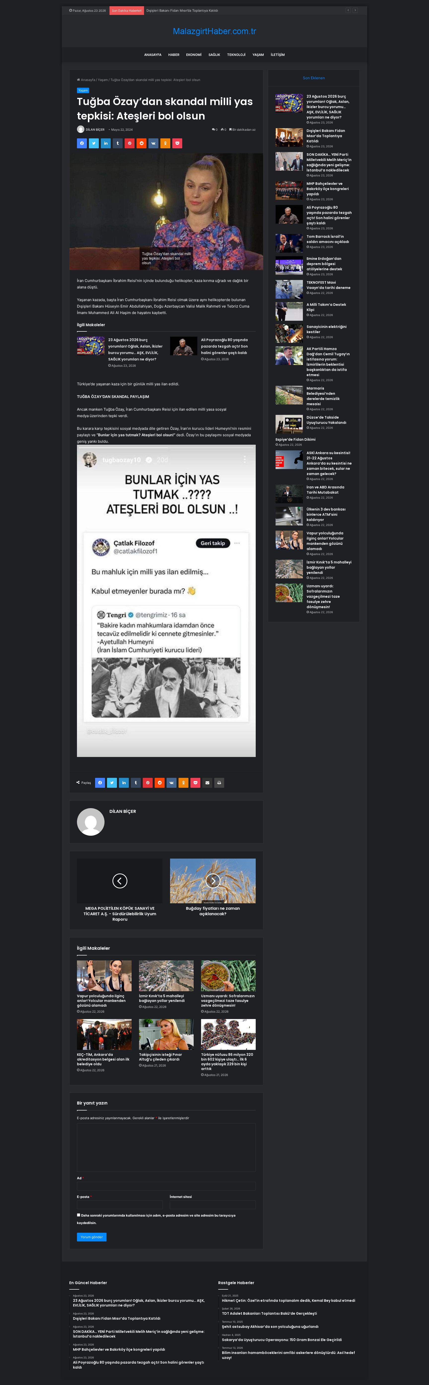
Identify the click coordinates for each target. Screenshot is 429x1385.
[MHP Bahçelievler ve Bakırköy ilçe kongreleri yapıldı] (289, 190)
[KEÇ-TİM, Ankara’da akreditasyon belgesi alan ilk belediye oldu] (104, 1034)
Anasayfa (152, 55)
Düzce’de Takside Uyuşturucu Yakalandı (326, 420)
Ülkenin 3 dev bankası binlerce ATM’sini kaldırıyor (326, 514)
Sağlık (214, 55)
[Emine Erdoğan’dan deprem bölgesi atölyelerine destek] (289, 265)
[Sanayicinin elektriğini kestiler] (289, 333)
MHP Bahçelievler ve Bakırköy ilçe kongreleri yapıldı (328, 189)
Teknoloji (236, 55)
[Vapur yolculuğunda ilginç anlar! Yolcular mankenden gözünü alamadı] (104, 975)
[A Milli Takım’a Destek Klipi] (289, 311)
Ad (80, 1178)
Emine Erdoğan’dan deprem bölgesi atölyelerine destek (324, 264)
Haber (173, 55)
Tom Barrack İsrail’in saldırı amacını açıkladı (328, 239)
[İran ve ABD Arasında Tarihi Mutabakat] (289, 494)
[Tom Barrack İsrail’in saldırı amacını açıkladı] (289, 243)
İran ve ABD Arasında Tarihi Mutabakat (325, 490)
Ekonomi (194, 55)
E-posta (84, 1197)
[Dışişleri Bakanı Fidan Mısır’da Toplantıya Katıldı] (289, 137)
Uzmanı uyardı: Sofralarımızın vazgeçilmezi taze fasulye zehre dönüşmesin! (228, 1000)
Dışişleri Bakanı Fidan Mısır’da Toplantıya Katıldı (326, 136)
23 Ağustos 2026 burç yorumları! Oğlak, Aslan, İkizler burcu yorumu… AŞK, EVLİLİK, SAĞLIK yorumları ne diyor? (328, 107)
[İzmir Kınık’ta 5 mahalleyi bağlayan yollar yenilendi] (166, 975)
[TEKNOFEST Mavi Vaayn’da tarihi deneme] (289, 289)
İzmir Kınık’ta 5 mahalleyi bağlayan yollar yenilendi (162, 998)
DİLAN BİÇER (95, 129)
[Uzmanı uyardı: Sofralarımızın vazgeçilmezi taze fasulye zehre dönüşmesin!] (228, 975)
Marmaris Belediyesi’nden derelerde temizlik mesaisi (323, 396)
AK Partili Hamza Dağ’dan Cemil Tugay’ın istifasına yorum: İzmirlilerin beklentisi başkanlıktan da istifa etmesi (328, 361)
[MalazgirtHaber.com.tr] (214, 31)
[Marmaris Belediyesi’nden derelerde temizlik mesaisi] (289, 395)
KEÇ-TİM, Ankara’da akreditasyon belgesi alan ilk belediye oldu (103, 1059)
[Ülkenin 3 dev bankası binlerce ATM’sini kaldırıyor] (289, 516)
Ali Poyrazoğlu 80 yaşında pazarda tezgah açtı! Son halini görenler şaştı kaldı (224, 346)
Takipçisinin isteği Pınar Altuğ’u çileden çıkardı (160, 1057)
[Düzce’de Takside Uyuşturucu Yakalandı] (289, 424)
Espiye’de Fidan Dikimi (296, 439)
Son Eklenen (314, 78)
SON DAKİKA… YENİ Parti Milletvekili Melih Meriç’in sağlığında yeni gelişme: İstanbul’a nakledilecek (329, 162)
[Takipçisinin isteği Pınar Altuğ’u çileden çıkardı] (166, 1034)
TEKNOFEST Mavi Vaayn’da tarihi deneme (329, 285)
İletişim (278, 55)
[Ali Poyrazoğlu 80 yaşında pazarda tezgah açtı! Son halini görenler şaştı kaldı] (183, 346)
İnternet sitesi (181, 1197)
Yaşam (258, 55)
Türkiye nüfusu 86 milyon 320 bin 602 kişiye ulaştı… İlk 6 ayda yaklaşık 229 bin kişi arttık (227, 1061)
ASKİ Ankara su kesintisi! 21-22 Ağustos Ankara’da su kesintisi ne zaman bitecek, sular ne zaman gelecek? (329, 463)
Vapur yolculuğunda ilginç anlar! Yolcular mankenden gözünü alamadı (101, 1000)
